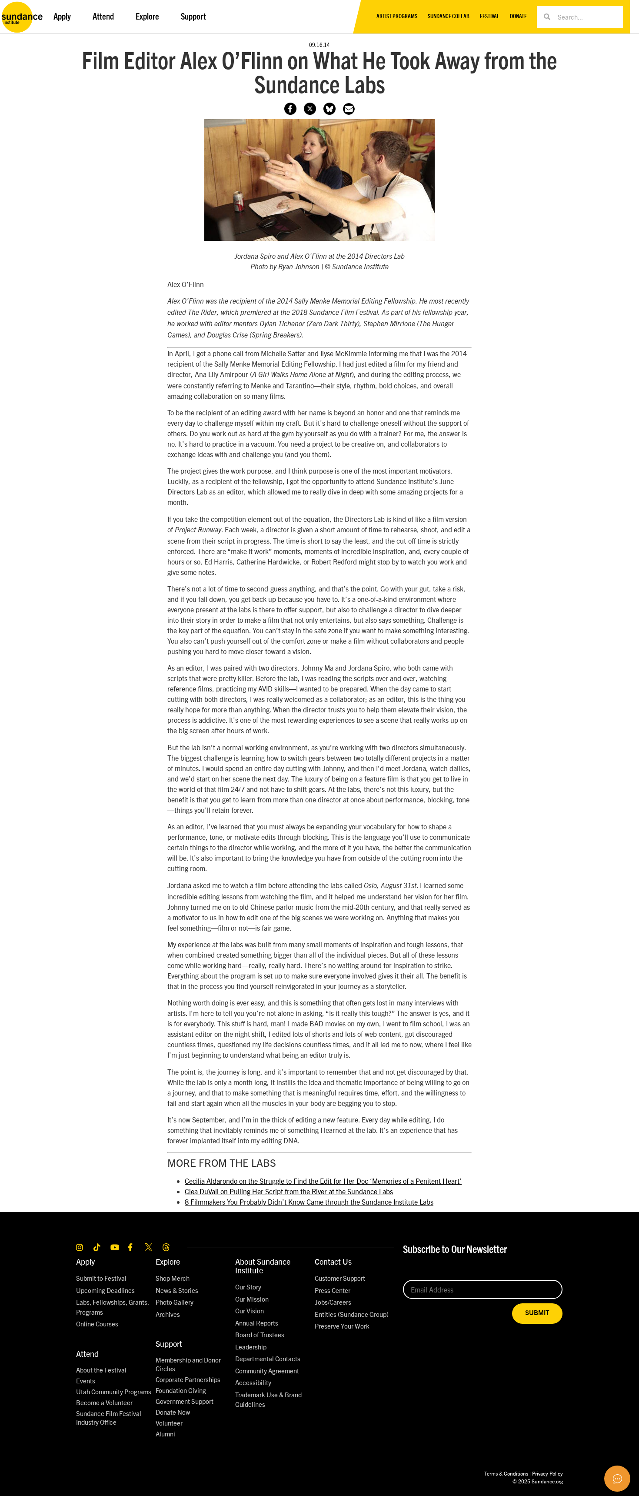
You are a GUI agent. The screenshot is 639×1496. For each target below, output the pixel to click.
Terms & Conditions (506, 1473)
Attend (87, 1354)
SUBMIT (537, 1313)
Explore (168, 1261)
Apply (85, 1261)
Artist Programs (396, 17)
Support (169, 1344)
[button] (349, 109)
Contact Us (333, 1261)
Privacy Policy (547, 1473)
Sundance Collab (448, 17)
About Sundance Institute (262, 1265)
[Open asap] (617, 1479)
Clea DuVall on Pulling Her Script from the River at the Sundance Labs (289, 1191)
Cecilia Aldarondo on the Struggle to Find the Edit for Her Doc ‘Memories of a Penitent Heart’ (323, 1180)
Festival (489, 17)
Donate (518, 17)
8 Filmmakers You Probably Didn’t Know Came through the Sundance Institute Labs (309, 1201)
